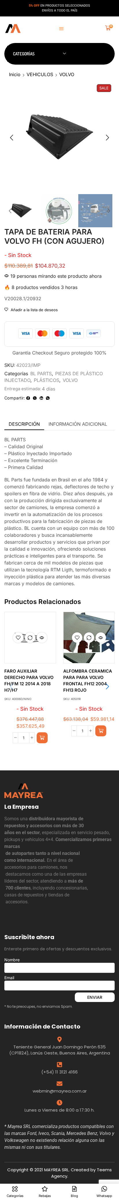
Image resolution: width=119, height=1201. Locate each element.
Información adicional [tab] (78, 424)
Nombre (12, 959)
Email (9, 977)
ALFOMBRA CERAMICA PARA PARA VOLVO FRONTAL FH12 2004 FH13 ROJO (87, 681)
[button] (61, 28)
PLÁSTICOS (46, 380)
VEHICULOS (40, 74)
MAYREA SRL (56, 1170)
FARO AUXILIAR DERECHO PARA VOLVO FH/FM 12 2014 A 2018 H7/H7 (28, 681)
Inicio (15, 74)
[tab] (24, 424)
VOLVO (66, 74)
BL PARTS (41, 373)
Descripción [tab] (24, 424)
